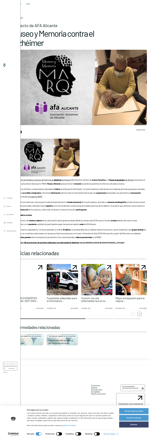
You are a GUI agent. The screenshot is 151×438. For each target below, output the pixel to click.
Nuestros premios (11, 231)
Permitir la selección (134, 418)
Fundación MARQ (35, 197)
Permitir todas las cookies (134, 411)
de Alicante (121, 180)
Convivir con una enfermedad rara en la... (94, 299)
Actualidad (9, 222)
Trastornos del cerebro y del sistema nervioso (27, 336)
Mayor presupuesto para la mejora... (130, 299)
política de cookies (69, 425)
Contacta (5, 372)
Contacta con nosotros (130, 403)
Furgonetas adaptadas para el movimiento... (62, 299)
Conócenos (10, 198)
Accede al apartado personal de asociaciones (130, 387)
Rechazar (133, 424)
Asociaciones (10, 214)
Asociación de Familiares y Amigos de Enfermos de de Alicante (42, 180)
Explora (9, 206)
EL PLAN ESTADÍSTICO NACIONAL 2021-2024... (25, 299)
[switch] (59, 434)
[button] (28, 287)
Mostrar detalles (109, 434)
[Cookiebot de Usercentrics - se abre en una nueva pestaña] (13, 434)
